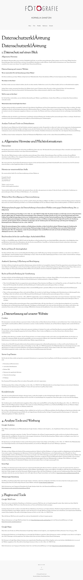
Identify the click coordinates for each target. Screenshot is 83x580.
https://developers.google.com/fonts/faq (40, 520)
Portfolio (39, 26)
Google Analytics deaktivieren (46, 482)
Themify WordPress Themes (45, 576)
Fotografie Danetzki (41, 574)
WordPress (38, 576)
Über (34, 26)
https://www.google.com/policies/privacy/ (11, 522)
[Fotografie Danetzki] (41, 9)
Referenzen (45, 26)
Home (30, 26)
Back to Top (41, 564)
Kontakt (51, 26)
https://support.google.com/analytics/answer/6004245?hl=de (16, 488)
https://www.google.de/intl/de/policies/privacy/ (63, 546)
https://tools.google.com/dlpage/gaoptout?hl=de (68, 473)
